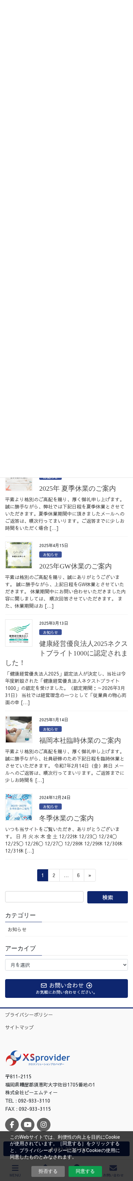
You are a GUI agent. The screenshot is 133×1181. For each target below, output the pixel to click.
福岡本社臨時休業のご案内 (80, 740)
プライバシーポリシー (29, 1014)
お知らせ (50, 554)
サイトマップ (19, 1027)
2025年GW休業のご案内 (75, 566)
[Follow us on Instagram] (43, 1125)
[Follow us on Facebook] (12, 1125)
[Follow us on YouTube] (27, 1125)
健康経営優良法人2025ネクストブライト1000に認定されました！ (66, 653)
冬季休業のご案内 (66, 818)
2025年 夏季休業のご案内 (77, 488)
